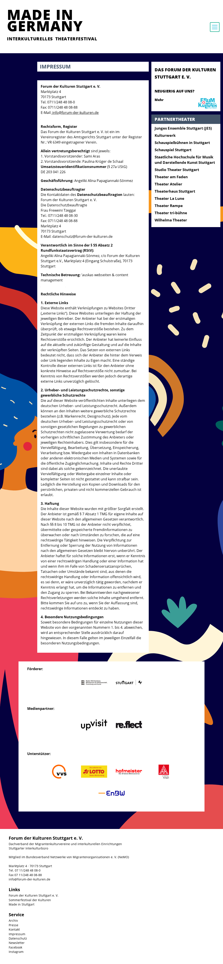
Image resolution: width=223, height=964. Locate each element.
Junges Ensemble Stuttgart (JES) (183, 128)
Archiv (13, 920)
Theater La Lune (169, 198)
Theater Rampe (169, 205)
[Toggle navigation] (215, 27)
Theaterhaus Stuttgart (175, 191)
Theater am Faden (171, 176)
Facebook (15, 947)
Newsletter (17, 943)
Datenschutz (18, 938)
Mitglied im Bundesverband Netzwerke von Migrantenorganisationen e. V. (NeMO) (69, 857)
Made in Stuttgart (21, 904)
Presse (13, 925)
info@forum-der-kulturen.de (29, 879)
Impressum (17, 934)
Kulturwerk (165, 135)
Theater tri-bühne (171, 212)
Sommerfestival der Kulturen (30, 900)
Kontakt (14, 929)
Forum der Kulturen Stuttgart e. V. (33, 895)
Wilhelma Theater (171, 220)
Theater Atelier (168, 184)
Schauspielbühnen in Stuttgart (182, 142)
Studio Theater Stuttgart (177, 169)
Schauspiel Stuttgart (173, 149)
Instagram (16, 952)
